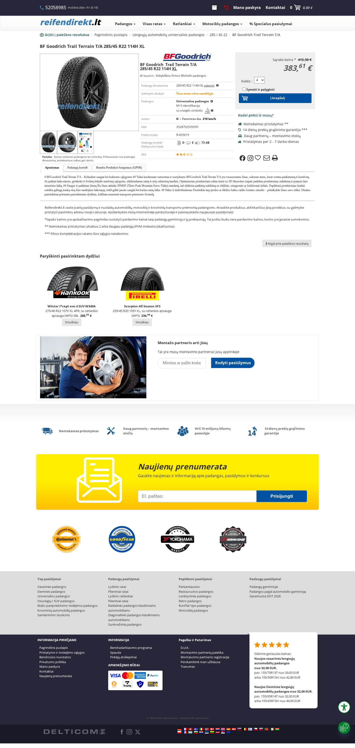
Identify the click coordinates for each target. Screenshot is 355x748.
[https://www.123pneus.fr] (185, 729)
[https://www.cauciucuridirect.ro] (185, 732)
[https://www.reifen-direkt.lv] (218, 732)
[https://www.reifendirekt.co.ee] (207, 732)
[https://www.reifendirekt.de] (179, 729)
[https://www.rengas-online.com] (250, 729)
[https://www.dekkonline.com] (207, 729)
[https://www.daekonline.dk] (212, 729)
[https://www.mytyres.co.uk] (223, 729)
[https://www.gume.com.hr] (201, 732)
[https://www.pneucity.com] (266, 729)
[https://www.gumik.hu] (277, 729)
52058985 (55, 7)
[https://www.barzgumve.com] (196, 732)
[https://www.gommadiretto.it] (201, 729)
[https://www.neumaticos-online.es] (228, 729)
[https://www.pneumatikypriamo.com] (261, 729)
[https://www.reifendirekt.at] (234, 729)
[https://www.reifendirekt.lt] (212, 732)
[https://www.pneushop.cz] (255, 729)
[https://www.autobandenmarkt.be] (245, 729)
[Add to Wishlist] (258, 158)
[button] (344, 707)
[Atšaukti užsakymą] (226, 7)
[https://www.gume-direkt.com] (239, 729)
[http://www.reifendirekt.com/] (228, 732)
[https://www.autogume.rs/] (223, 732)
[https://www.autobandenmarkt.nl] (218, 729)
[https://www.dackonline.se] (196, 729)
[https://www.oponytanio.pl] (179, 732)
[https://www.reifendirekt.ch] (190, 729)
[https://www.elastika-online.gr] (190, 732)
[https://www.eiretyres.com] (272, 729)
